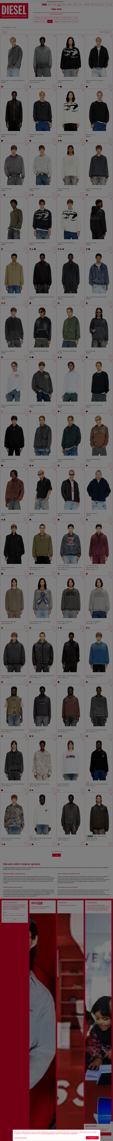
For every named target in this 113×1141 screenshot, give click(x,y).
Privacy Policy (66, 1133)
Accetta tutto (92, 1137)
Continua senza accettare (20, 1137)
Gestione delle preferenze (48, 1133)
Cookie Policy (73, 1133)
